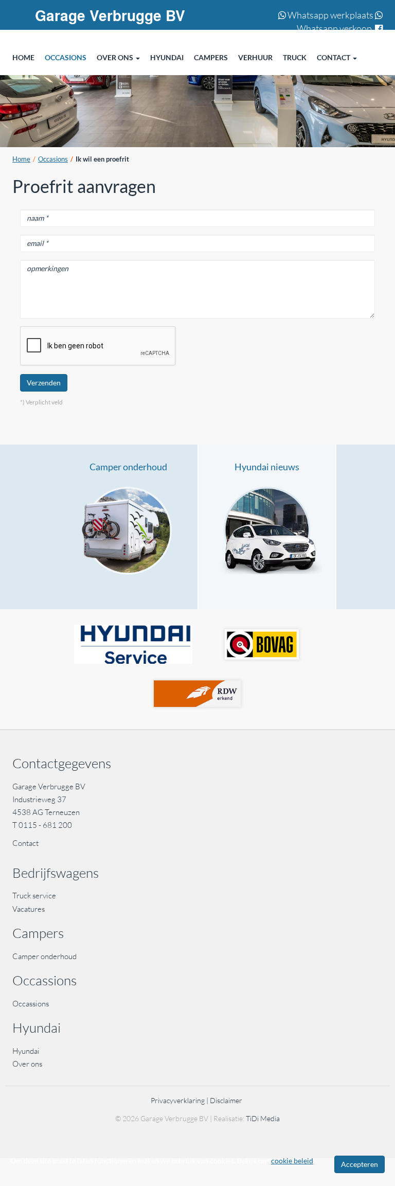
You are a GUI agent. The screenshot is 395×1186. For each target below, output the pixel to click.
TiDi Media (263, 1118)
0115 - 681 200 (45, 825)
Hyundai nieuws (267, 466)
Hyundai (26, 1051)
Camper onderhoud (128, 466)
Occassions (31, 1003)
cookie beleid (292, 1160)
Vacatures (28, 909)
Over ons (27, 1064)
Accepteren (359, 1164)
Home (21, 159)
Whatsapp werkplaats (329, 15)
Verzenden (44, 382)
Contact (25, 843)
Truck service (34, 895)
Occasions (53, 159)
